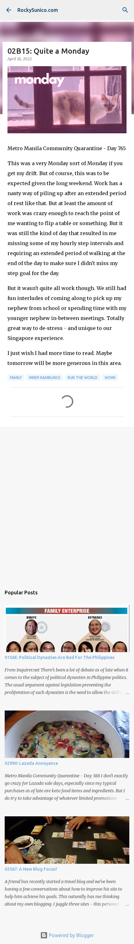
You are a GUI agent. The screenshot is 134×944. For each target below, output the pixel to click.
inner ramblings (44, 378)
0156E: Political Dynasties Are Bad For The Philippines (59, 657)
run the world (83, 378)
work (110, 378)
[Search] (125, 9)
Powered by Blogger (71, 935)
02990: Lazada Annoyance (31, 763)
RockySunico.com (37, 10)
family (16, 378)
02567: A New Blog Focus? (31, 869)
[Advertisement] (67, 503)
